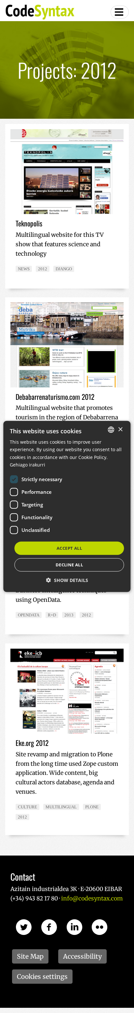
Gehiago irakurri (27, 464)
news (24, 268)
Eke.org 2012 (32, 742)
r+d (52, 615)
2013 (69, 615)
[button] (67, 580)
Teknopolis (29, 223)
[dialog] (66, 506)
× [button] (120, 429)
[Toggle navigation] (120, 12)
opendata (28, 615)
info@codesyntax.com (92, 898)
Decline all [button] (69, 565)
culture (27, 806)
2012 (42, 268)
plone (92, 806)
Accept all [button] (69, 548)
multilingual (61, 806)
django (64, 268)
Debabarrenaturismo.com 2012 (55, 396)
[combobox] (111, 429)
